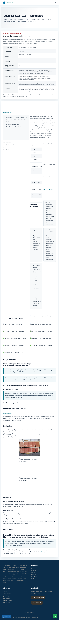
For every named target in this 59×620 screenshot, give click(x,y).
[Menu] (55, 2)
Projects (33, 574)
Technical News (7, 593)
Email (15, 553)
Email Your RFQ (37, 602)
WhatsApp (43, 551)
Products (33, 570)
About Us (33, 572)
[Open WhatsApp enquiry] (55, 616)
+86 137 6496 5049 (38, 597)
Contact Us (6, 597)
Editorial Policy (7, 602)
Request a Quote (7, 112)
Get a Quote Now (48, 189)
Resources (34, 576)
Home (33, 569)
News (32, 578)
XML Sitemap (6, 598)
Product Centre (7, 591)
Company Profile (7, 595)
